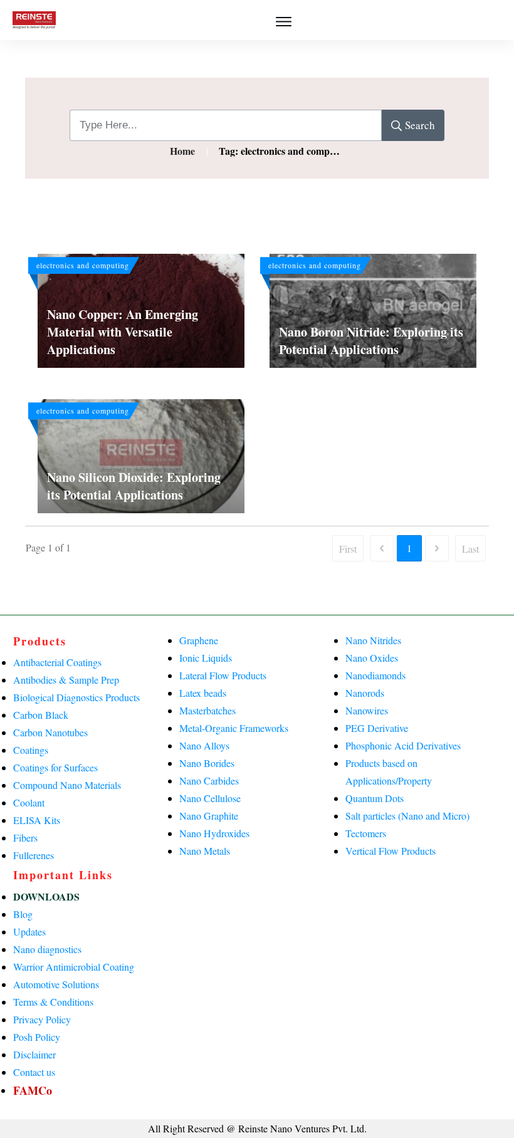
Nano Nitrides (373, 640)
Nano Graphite (208, 815)
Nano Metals (204, 850)
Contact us (34, 1071)
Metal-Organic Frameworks (233, 727)
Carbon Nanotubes (50, 732)
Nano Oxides (371, 657)
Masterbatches (207, 710)
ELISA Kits (36, 820)
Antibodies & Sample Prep (66, 679)
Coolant (29, 802)
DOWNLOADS (46, 896)
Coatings (30, 749)
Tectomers (365, 833)
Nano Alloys (204, 745)
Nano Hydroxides (214, 833)
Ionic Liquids (205, 657)
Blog (23, 914)
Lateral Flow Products (222, 675)
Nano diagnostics (47, 949)
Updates (29, 931)
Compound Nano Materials (67, 784)
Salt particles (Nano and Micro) (407, 815)
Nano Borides (206, 763)
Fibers (25, 837)
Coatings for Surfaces (55, 767)
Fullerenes (33, 855)
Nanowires (366, 710)
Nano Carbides (209, 780)
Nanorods (364, 692)
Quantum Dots (374, 798)
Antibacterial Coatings (57, 662)
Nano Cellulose (210, 798)
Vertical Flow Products (390, 850)
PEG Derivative (376, 727)
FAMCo (32, 1090)
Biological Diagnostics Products (76, 697)
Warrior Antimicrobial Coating (73, 966)
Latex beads (202, 692)
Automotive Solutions (56, 984)
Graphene (198, 640)
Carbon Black (40, 714)
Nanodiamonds (375, 675)
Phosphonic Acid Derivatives (403, 745)
